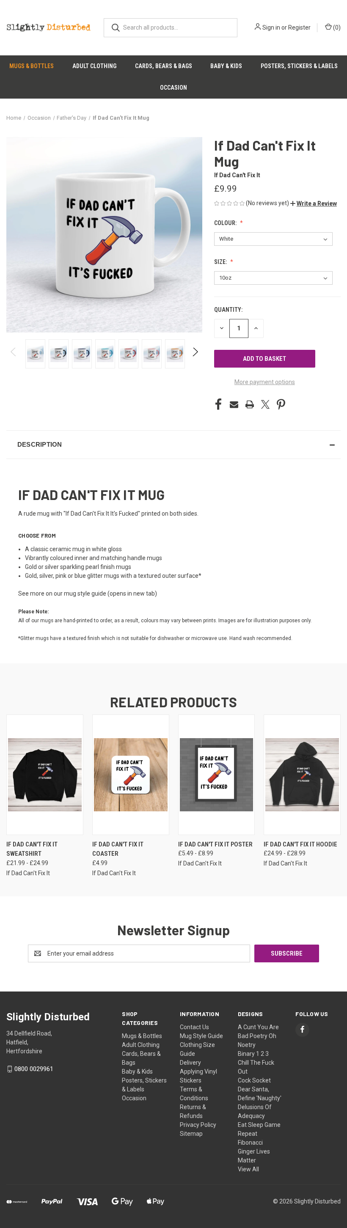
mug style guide (85, 593)
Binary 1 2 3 (253, 1053)
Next (194, 354)
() (336, 27)
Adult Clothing (94, 66)
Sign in (271, 27)
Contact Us (194, 1027)
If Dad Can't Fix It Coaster (117, 849)
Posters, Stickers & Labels (299, 66)
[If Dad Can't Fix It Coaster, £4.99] (131, 774)
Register (299, 27)
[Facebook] (218, 404)
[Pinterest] (281, 404)
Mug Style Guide (201, 1036)
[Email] (234, 404)
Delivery (190, 1062)
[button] (313, 203)
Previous (13, 354)
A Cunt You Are (258, 1027)
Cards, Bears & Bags (163, 66)
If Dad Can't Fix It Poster (215, 844)
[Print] (249, 404)
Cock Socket (254, 1080)
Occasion (173, 87)
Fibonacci (250, 1142)
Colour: (226, 223)
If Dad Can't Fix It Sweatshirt (32, 849)
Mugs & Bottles (31, 66)
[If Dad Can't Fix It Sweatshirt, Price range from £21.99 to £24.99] (45, 774)
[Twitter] (265, 404)
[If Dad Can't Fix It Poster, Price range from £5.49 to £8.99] (216, 774)
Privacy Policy (198, 1124)
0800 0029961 (33, 1069)
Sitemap (191, 1133)
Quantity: (228, 309)
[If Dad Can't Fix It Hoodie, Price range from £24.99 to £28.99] (302, 774)
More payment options (264, 382)
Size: (221, 261)
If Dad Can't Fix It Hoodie (300, 844)
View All (248, 1169)
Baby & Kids (226, 66)
